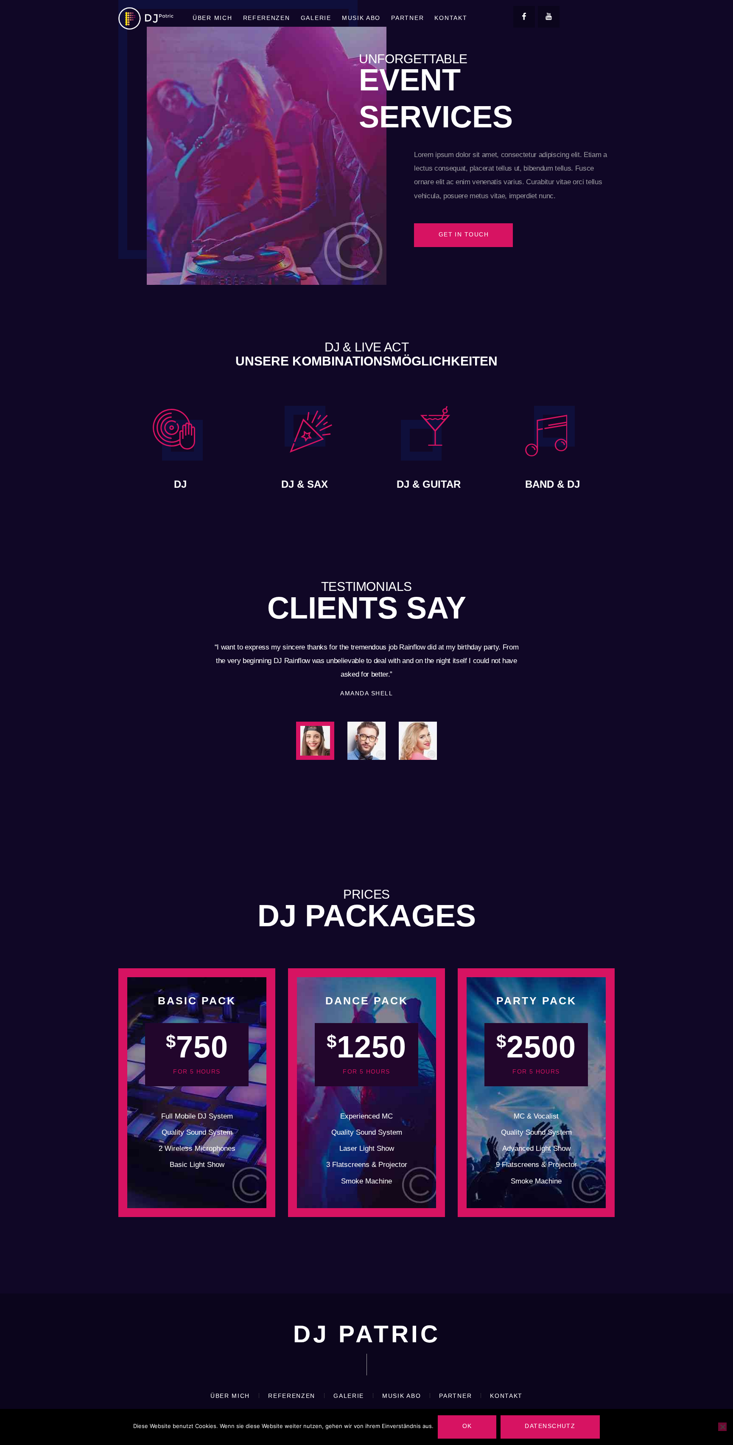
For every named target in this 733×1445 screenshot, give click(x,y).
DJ (180, 484)
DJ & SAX (304, 484)
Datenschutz (550, 1426)
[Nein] (722, 1427)
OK (467, 1426)
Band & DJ (552, 484)
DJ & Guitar (429, 484)
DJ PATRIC (366, 1334)
